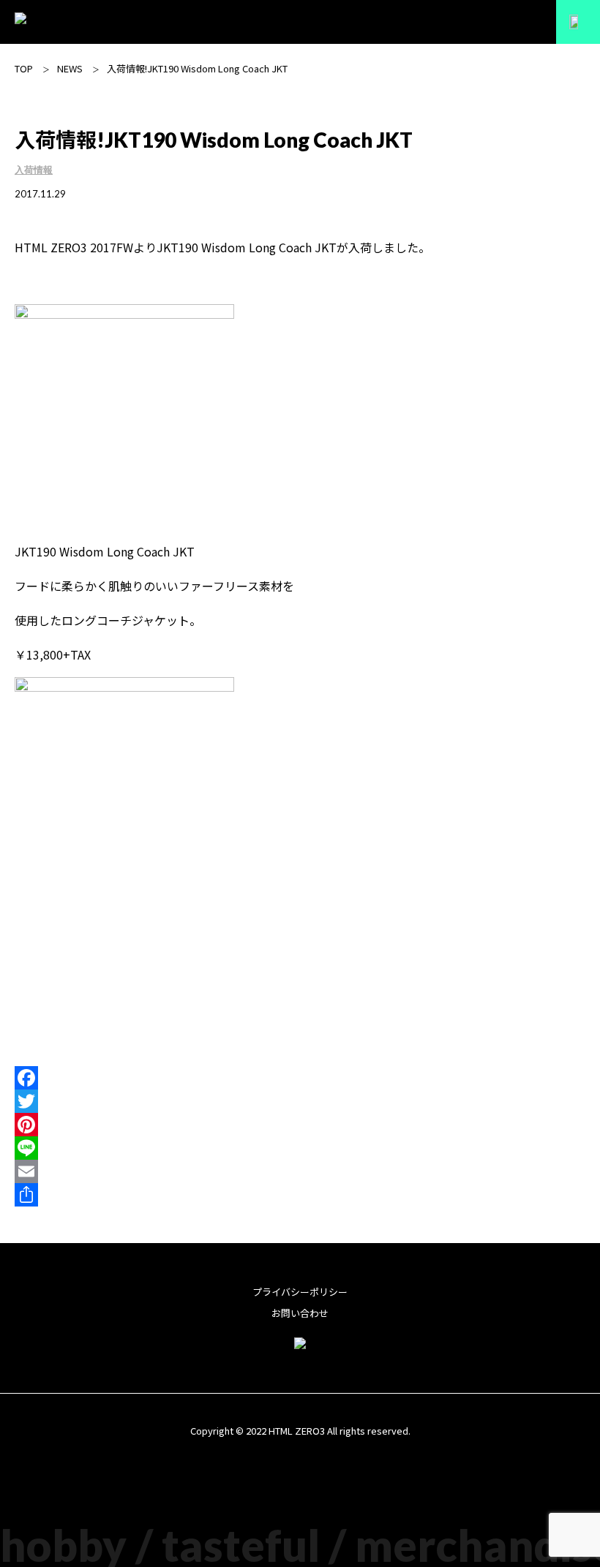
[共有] (300, 1195)
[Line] (300, 1148)
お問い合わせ (300, 1313)
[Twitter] (300, 1101)
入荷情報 (34, 169)
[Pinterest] (300, 1124)
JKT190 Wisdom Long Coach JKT (247, 247)
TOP (24, 68)
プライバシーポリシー (300, 1292)
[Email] (300, 1171)
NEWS (70, 68)
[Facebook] (300, 1078)
